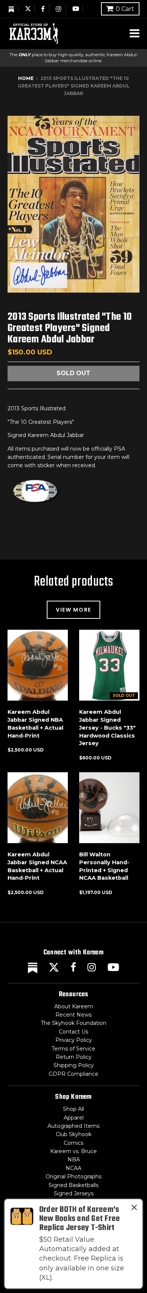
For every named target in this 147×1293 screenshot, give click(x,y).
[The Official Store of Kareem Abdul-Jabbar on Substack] (12, 9)
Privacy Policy (73, 1040)
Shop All (73, 1109)
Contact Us (73, 1031)
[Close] (134, 1208)
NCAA (73, 1168)
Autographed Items (73, 1126)
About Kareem (73, 1006)
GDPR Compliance (73, 1074)
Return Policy (74, 1057)
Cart (125, 8)
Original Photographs (73, 1176)
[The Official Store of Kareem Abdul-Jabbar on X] (28, 9)
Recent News (73, 1014)
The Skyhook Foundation (73, 1023)
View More (73, 610)
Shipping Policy (74, 1065)
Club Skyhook (74, 1134)
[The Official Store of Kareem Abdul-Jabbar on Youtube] (75, 9)
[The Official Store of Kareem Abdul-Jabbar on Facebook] (43, 8)
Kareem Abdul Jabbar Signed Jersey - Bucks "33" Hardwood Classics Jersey (107, 728)
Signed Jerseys (73, 1193)
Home (26, 78)
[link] (73, 1243)
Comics (73, 1143)
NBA (73, 1159)
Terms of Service (73, 1048)
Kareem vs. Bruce (73, 1151)
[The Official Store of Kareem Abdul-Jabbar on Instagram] (59, 8)
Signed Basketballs (73, 1185)
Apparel (74, 1117)
